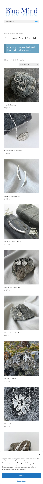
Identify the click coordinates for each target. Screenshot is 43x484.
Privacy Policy (21, 481)
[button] (39, 454)
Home (6, 33)
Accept (21, 476)
